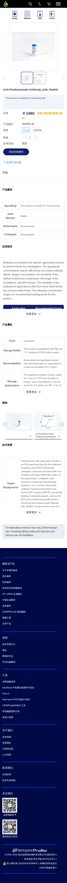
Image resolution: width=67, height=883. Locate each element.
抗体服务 (6, 582)
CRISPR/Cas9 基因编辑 (14, 611)
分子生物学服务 (10, 570)
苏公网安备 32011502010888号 (22, 863)
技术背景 (7, 445)
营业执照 (28, 859)
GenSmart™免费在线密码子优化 (18, 687)
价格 (5, 113)
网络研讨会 (7, 656)
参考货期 (8, 143)
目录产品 (6, 623)
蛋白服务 (6, 576)
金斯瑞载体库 (8, 681)
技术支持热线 (8, 780)
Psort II (5, 693)
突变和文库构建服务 (12, 588)
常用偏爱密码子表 (11, 711)
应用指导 (7, 246)
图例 (4, 402)
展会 (4, 650)
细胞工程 (6, 617)
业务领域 (6, 737)
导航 (5, 172)
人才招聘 (6, 754)
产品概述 (7, 189)
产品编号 (8, 124)
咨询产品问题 (13, 162)
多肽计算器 (7, 717)
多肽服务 (6, 606)
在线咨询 (6, 774)
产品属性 (7, 324)
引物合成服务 (8, 600)
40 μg (26, 130)
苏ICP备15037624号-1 (45, 859)
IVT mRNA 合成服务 (12, 594)
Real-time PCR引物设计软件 (16, 699)
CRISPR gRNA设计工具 (14, 705)
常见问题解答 (8, 662)
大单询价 (37, 130)
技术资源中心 (8, 644)
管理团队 (6, 743)
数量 (5, 137)
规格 (5, 130)
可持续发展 (7, 749)
